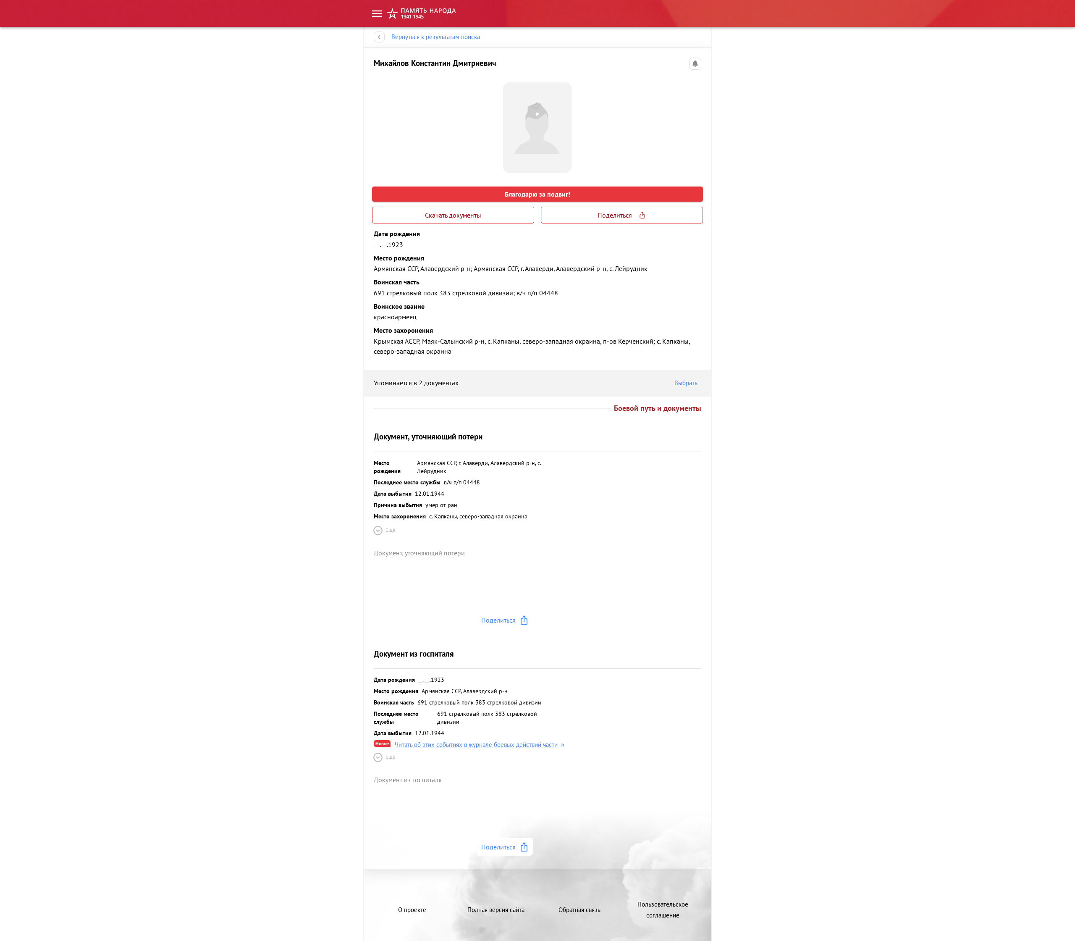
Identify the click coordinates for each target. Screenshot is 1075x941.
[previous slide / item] (380, 124)
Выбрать (685, 383)
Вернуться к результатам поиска (435, 37)
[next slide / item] (694, 124)
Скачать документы (453, 215)
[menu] (376, 13)
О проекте (412, 910)
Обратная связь (579, 910)
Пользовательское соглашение (662, 909)
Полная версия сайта (495, 910)
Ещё (390, 530)
